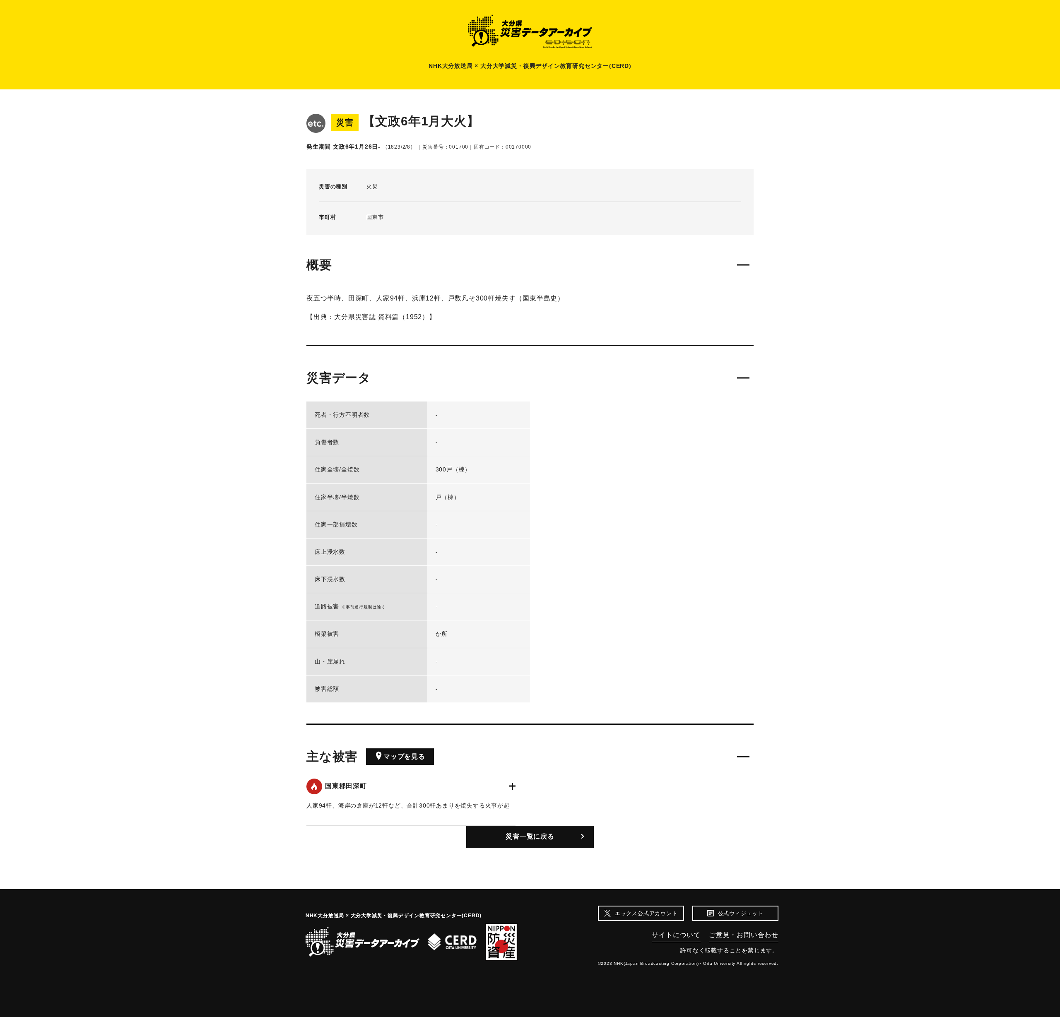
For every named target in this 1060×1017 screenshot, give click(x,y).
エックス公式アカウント (646, 913)
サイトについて (676, 934)
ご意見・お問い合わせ (743, 934)
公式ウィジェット (741, 913)
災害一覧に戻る (530, 836)
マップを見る (404, 756)
